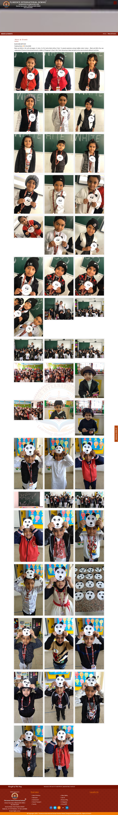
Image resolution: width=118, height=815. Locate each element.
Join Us (63, 797)
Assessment (35, 800)
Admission (35, 797)
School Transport (36, 802)
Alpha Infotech (86, 813)
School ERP (64, 804)
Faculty (34, 804)
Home (104, 33)
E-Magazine (64, 802)
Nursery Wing (64, 800)
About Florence (36, 795)
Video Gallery (64, 795)
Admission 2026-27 (116, 435)
